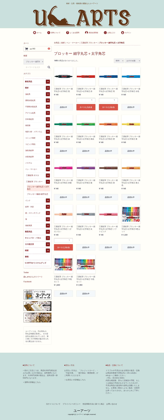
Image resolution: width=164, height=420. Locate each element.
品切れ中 (63, 107)
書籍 (27, 257)
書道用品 (28, 81)
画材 (27, 88)
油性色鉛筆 (29, 150)
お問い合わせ (111, 404)
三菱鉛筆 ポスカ (32, 175)
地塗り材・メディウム (33, 132)
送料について (55, 33)
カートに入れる (86, 107)
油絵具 (27, 94)
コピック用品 (30, 144)
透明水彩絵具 (30, 100)
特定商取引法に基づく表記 (93, 404)
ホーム (39, 33)
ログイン (128, 33)
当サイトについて (53, 404)
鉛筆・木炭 (29, 207)
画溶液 (27, 125)
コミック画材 (30, 138)
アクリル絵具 (30, 113)
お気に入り (111, 33)
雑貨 (27, 250)
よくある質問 (74, 33)
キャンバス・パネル (33, 238)
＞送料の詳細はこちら (32, 382)
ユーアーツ (82, 411)
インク (27, 200)
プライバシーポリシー (71, 404)
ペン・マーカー (31, 169)
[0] (26, 48)
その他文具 (29, 244)
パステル (28, 163)
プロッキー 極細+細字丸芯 (37, 194)
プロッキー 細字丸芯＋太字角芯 (38, 188)
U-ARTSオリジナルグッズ (35, 263)
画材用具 (28, 225)
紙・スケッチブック (32, 213)
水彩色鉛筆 (29, 157)
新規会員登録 (93, 33)
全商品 (56, 43)
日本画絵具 (29, 119)
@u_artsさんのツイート (33, 277)
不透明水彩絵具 (31, 107)
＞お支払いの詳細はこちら (75, 380)
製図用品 (28, 232)
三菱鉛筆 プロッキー (34, 182)
